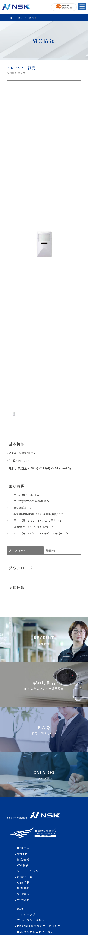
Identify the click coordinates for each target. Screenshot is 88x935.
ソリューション (28, 871)
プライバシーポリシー (32, 920)
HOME (10, 17)
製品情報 (23, 859)
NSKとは (23, 848)
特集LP (22, 853)
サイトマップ (26, 914)
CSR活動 (23, 882)
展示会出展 (24, 876)
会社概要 (23, 899)
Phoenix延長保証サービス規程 (39, 926)
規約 (20, 908)
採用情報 (23, 894)
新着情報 (23, 888)
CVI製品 (23, 865)
